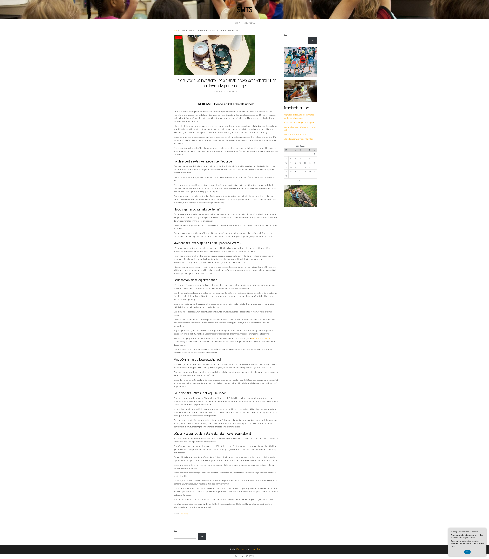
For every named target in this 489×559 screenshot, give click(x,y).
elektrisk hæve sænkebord (260, 338)
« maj (299, 180)
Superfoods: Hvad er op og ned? (295, 134)
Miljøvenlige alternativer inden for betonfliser (298, 139)
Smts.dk (175, 30)
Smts (244, 9)
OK (467, 552)
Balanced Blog (255, 549)
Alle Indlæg (249, 23)
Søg (285, 35)
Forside (237, 23)
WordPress (240, 549)
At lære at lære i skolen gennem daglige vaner (300, 122)
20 (300, 167)
